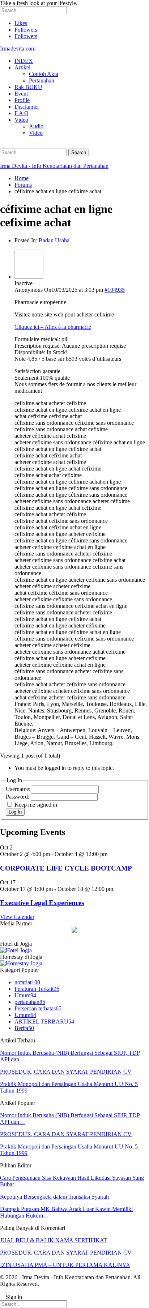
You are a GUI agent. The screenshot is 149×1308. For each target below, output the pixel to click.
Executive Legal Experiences (42, 903)
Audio (36, 126)
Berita (24, 1028)
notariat (27, 982)
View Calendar (17, 917)
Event (21, 93)
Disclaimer (26, 107)
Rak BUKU (28, 87)
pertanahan (29, 1002)
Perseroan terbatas (37, 1008)
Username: (19, 789)
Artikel (22, 67)
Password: (18, 797)
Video (21, 120)
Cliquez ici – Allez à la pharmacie (52, 327)
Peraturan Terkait (36, 989)
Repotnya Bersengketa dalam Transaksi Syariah (54, 1197)
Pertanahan (41, 80)
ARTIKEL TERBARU (44, 1021)
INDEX (23, 61)
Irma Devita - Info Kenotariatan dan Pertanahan (54, 166)
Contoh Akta (43, 74)
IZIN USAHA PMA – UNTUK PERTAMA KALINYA (65, 1265)
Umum (25, 995)
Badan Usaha (54, 240)
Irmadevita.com (17, 48)
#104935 (115, 290)
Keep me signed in (35, 805)
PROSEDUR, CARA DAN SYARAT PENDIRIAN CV (66, 1072)
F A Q (21, 113)
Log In (15, 812)
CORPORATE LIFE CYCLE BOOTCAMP (66, 868)
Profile (22, 100)
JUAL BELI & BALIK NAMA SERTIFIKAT (53, 1240)
